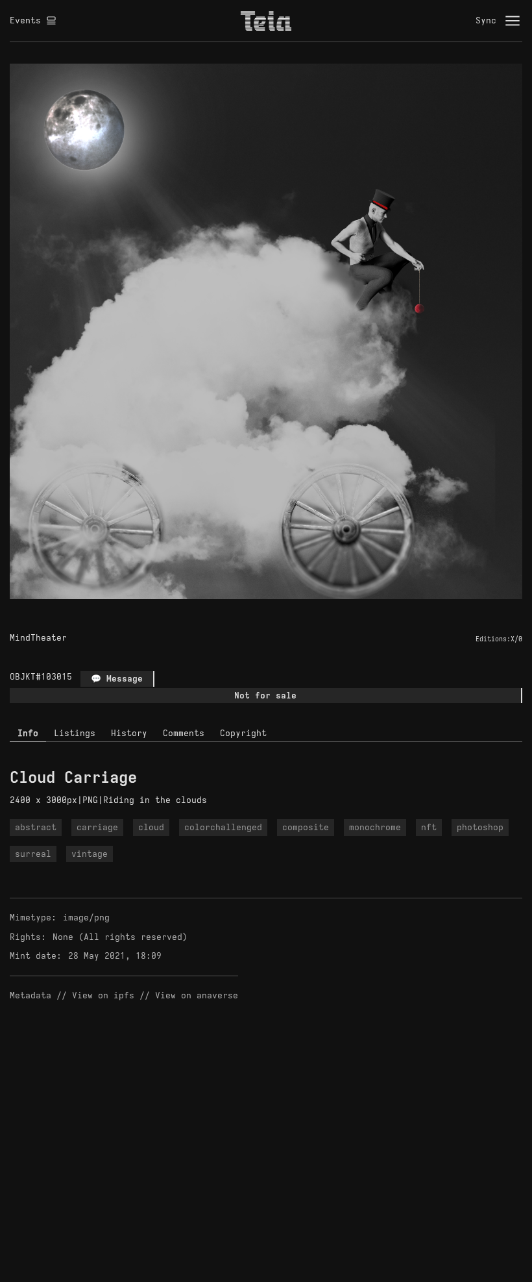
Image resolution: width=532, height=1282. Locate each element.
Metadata (30, 995)
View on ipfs (103, 995)
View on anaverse (196, 995)
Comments (183, 733)
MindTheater (38, 637)
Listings (74, 733)
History (129, 733)
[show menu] (512, 21)
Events (25, 20)
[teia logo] (266, 21)
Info (28, 733)
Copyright (243, 733)
